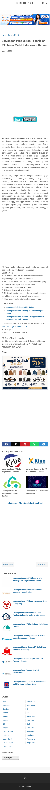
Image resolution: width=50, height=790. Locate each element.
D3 (4, 724)
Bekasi (5, 716)
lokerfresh (25, 3)
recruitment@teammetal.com (14, 326)
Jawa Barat (7, 739)
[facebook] (6, 444)
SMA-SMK (30, 720)
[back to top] (45, 784)
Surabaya (30, 735)
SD (28, 713)
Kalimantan (31, 701)
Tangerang (31, 739)
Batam (5, 713)
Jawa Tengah (8, 743)
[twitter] (15, 444)
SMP (28, 724)
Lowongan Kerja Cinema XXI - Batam (20, 307)
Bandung (6, 705)
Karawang (31, 705)
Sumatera (30, 731)
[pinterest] (25, 444)
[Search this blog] (46, 3)
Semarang (31, 716)
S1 (28, 709)
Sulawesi (30, 728)
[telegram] (43, 444)
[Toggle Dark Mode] (43, 3)
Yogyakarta (31, 743)
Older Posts (42, 564)
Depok (5, 728)
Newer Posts (8, 564)
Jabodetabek (8, 731)
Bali (4, 701)
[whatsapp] (34, 444)
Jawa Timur (7, 746)
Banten (6, 709)
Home (25, 778)
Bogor (5, 720)
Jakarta (6, 735)
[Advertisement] (25, 80)
